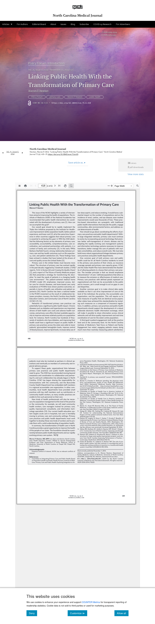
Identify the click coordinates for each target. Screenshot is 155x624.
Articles (5, 24)
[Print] (25, 185)
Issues (63, 24)
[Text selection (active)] (71, 185)
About (53, 24)
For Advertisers (123, 24)
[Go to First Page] (31, 185)
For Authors (22, 24)
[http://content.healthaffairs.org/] (111, 382)
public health (94, 97)
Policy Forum (36, 97)
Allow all (123, 613)
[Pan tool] (65, 185)
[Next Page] (55, 185)
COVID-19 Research (102, 24)
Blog (73, 24)
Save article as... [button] (76, 162)
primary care (54, 97)
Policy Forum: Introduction (46, 63)
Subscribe (84, 24)
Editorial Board (39, 24)
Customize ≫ (78, 613)
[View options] (19, 186)
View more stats (136, 174)
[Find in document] (137, 185)
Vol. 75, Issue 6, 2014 (38, 70)
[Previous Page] (35, 185)
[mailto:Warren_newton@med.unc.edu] (106, 452)
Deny (33, 613)
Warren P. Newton (38, 90)
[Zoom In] (112, 186)
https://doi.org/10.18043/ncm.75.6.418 (71, 103)
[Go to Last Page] (59, 185)
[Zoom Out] (108, 186)
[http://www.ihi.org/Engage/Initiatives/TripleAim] (108, 363)
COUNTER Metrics (91, 602)
